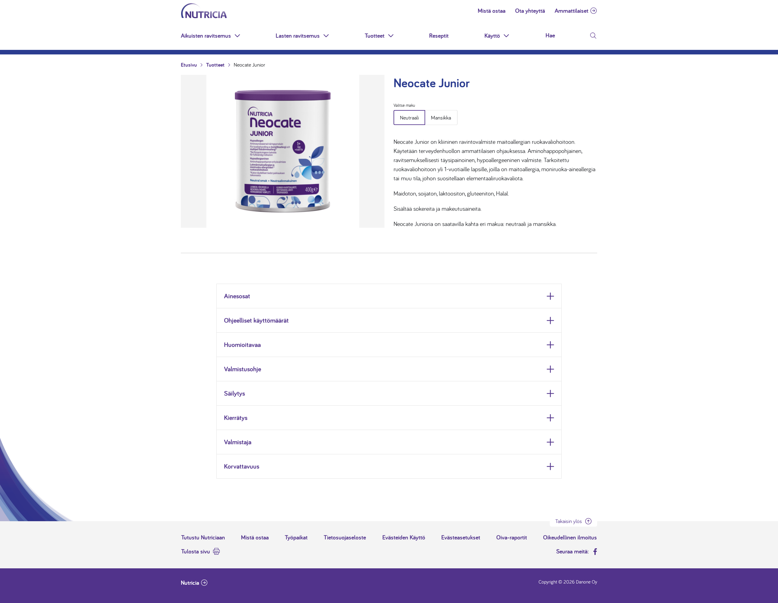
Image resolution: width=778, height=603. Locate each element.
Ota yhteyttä (530, 11)
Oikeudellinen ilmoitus (570, 537)
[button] (238, 35)
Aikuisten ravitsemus (206, 36)
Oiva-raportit (511, 537)
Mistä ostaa (491, 11)
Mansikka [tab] (441, 117)
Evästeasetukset (460, 537)
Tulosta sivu (195, 551)
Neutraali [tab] (409, 117)
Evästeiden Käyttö (403, 537)
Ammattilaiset (571, 11)
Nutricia (190, 583)
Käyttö (492, 36)
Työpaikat (296, 537)
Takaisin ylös (568, 521)
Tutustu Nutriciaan (203, 537)
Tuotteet (374, 36)
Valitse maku (404, 105)
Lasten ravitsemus (298, 36)
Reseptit (439, 36)
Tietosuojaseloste (345, 537)
